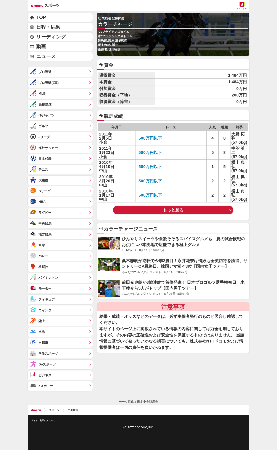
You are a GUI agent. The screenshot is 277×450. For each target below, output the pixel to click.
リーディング (51, 36)
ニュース (46, 56)
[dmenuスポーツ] (47, 5)
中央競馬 (73, 410)
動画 (41, 46)
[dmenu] (36, 410)
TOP (41, 17)
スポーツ (54, 410)
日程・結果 (48, 27)
